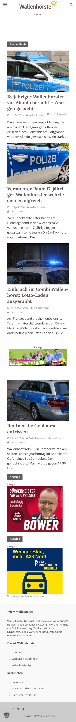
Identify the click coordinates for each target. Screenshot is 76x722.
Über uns (17, 652)
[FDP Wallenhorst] (35, 509)
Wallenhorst (60, 621)
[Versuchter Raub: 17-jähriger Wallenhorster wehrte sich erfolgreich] (38, 163)
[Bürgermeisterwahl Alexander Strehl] (35, 571)
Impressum (18, 682)
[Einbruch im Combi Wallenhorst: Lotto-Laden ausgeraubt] (38, 263)
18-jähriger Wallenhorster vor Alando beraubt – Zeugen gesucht (36, 103)
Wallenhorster (36, 115)
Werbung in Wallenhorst (25, 659)
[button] (6, 715)
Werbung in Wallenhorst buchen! (25, 596)
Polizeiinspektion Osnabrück (44, 438)
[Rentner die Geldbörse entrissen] (38, 400)
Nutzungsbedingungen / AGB (28, 688)
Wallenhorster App (22, 665)
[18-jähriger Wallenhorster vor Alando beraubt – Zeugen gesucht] (38, 71)
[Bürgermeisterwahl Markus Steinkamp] (38, 25)
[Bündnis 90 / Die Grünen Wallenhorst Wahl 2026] (38, 357)
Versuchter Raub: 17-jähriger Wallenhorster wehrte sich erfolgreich (36, 195)
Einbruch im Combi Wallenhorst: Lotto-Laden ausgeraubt (37, 295)
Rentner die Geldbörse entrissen (31, 428)
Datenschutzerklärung (24, 695)
